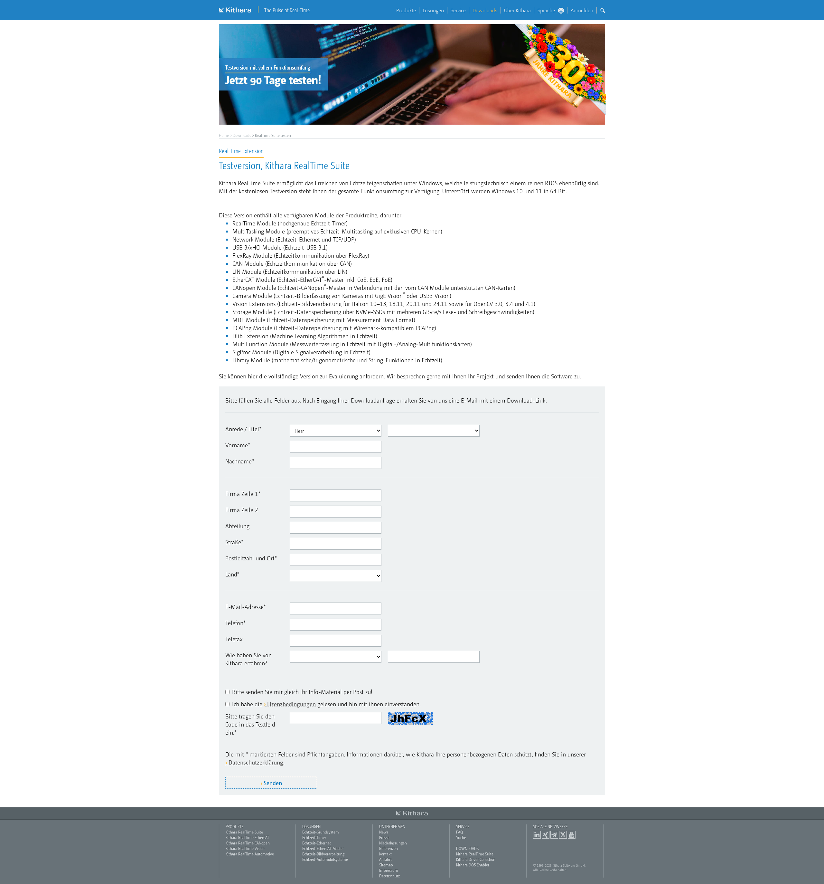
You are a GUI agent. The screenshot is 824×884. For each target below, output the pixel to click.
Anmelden (582, 10)
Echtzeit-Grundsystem (320, 831)
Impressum (388, 870)
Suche (461, 837)
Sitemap (386, 864)
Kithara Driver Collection (475, 859)
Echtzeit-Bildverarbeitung (323, 853)
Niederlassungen (393, 842)
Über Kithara (517, 10)
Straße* (234, 542)
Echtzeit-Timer (314, 837)
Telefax (234, 638)
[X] (563, 835)
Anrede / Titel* (243, 428)
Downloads (485, 10)
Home (224, 135)
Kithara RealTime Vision (245, 848)
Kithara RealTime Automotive (250, 853)
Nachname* (239, 461)
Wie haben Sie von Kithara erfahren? (248, 659)
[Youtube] (572, 835)
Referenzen (388, 848)
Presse (384, 837)
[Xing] (545, 835)
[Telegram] (554, 835)
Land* (232, 574)
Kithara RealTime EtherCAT (247, 837)
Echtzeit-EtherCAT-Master (323, 848)
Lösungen (433, 10)
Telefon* (235, 622)
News (383, 831)
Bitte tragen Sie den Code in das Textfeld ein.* (250, 724)
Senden (273, 782)
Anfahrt (385, 859)
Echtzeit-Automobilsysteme (325, 859)
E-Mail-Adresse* (245, 606)
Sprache (546, 10)
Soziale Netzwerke (550, 826)
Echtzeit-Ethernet (316, 842)
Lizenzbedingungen (291, 704)
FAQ (459, 831)
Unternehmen (392, 826)
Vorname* (237, 445)
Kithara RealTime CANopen (248, 842)
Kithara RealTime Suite (244, 831)
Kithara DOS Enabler (472, 864)
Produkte (406, 10)
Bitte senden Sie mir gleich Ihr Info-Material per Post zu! (302, 691)
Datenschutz (389, 875)
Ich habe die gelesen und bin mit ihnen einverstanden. (326, 704)
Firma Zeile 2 (241, 509)
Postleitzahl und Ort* (251, 558)
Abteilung (237, 525)
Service (458, 10)
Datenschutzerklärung (256, 762)
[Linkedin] (537, 835)
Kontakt (385, 853)
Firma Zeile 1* (242, 493)
